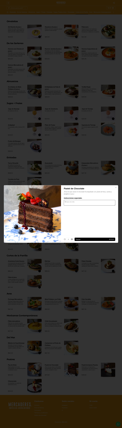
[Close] (116, 187)
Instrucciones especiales (73, 198)
